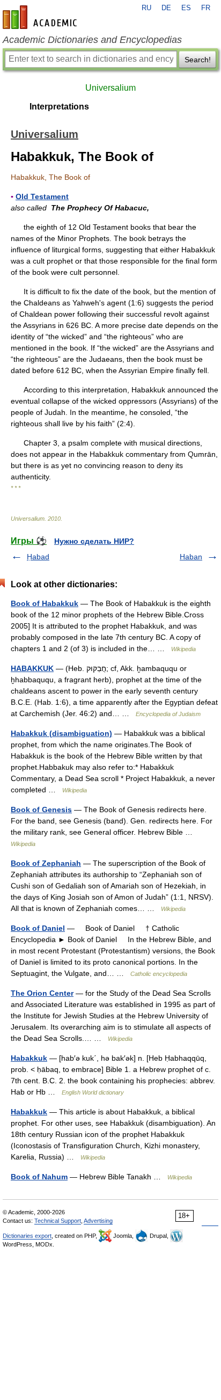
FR (205, 8)
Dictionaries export (27, 1236)
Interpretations (59, 106)
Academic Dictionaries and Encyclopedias (92, 39)
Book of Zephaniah (46, 863)
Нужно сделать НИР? (94, 541)
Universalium (110, 87)
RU (146, 8)
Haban (191, 556)
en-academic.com (41, 17)
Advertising (98, 1220)
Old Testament (42, 196)
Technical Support (57, 1220)
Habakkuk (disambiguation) (61, 733)
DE (166, 8)
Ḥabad (38, 556)
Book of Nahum (39, 1176)
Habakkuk (29, 1058)
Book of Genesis (41, 809)
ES (186, 8)
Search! (198, 59)
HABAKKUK (32, 668)
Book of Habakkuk (44, 603)
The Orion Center (42, 993)
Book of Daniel (38, 928)
